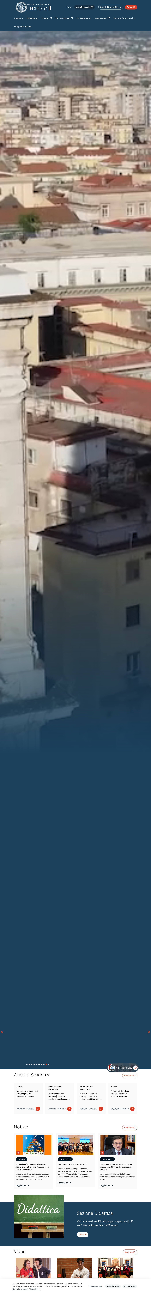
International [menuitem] (101, 18)
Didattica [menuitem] (31, 18)
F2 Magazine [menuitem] (82, 18)
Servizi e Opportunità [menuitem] (123, 18)
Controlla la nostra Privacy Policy (26, 1289)
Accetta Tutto (113, 1286)
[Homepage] (33, 7)
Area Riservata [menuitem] (83, 7)
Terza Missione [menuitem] (62, 18)
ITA (68, 7)
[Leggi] (14, 1045)
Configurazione (95, 1286)
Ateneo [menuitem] (17, 18)
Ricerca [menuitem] (45, 18)
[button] (27, 1064)
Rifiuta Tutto (129, 1286)
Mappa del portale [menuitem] (22, 26)
